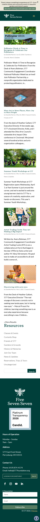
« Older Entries (10, 322)
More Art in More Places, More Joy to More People (19, 111)
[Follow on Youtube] (16, 483)
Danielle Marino (11, 54)
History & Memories (12, 349)
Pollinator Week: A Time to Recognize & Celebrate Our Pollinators (15, 50)
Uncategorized (10, 364)
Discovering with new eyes (15, 287)
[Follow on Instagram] (10, 483)
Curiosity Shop (10, 337)
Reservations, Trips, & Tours (15, 360)
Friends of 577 (8, 118)
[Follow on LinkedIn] (22, 483)
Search (32, 371)
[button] (36, 518)
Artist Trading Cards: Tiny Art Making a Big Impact (17, 231)
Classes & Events (31, 115)
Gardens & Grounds (12, 345)
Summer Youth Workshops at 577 (18, 171)
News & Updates (15, 57)
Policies (34, 511)
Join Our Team (10, 353)
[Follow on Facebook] (5, 483)
